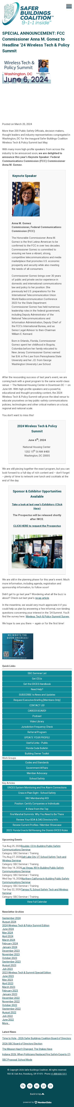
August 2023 (9, 965)
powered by (28, 1102)
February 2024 (10, 943)
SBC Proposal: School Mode (17, 1059)
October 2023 (9, 958)
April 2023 (7, 983)
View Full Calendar (37, 901)
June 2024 (8, 929)
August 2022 (9, 1012)
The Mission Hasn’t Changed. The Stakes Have (27, 1049)
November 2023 (11, 954)
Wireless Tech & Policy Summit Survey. (47, 616)
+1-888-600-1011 (59, 1074)
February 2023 (10, 990)
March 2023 (8, 987)
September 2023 (11, 961)
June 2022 (8, 1019)
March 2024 (8, 940)
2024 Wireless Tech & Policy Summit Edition (25, 925)
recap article (42, 598)
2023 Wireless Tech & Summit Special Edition (26, 972)
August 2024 (9, 921)
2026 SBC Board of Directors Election (22, 1043)
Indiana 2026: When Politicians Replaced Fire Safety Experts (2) (36, 1054)
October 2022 (9, 1005)
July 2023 (7, 969)
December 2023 (11, 950)
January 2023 (9, 994)
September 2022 (11, 1008)
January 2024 (9, 947)
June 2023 (8, 976)
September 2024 (11, 918)
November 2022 (11, 1001)
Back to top (35, 1094)
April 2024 (7, 936)
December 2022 (11, 998)
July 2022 (7, 1016)
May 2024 (7, 932)
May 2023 (7, 979)
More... (6, 1023)
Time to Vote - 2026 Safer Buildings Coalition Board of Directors (36, 1038)
